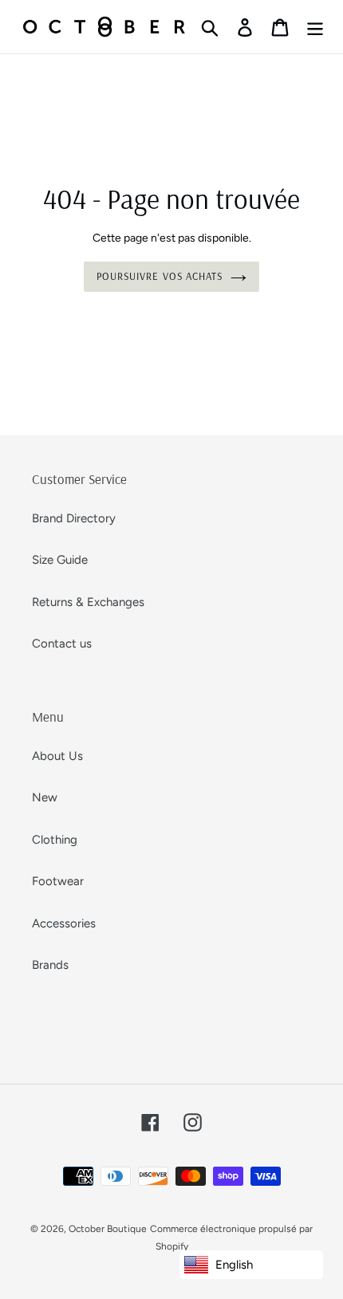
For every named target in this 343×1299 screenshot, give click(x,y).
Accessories (64, 923)
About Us (57, 756)
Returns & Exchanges (88, 602)
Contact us (62, 643)
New (44, 797)
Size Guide (60, 560)
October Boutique (108, 1228)
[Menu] (315, 27)
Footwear (58, 881)
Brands (50, 965)
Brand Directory (74, 518)
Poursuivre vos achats (160, 276)
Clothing (54, 840)
